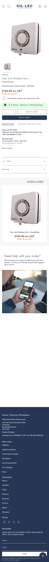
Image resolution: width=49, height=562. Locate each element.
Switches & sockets (10, 454)
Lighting (5, 445)
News (4, 508)
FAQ (8, 161)
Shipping (5, 169)
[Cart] (45, 6)
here (40, 262)
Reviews (5, 499)
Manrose (5, 75)
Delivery (5, 494)
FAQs (4, 490)
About (4, 481)
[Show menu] (3, 6)
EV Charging (7, 467)
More (4, 472)
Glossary (5, 512)
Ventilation (6, 458)
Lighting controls (9, 449)
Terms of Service (10, 560)
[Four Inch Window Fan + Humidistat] (24, 207)
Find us (5, 503)
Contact (5, 485)
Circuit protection (9, 463)
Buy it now (24, 117)
